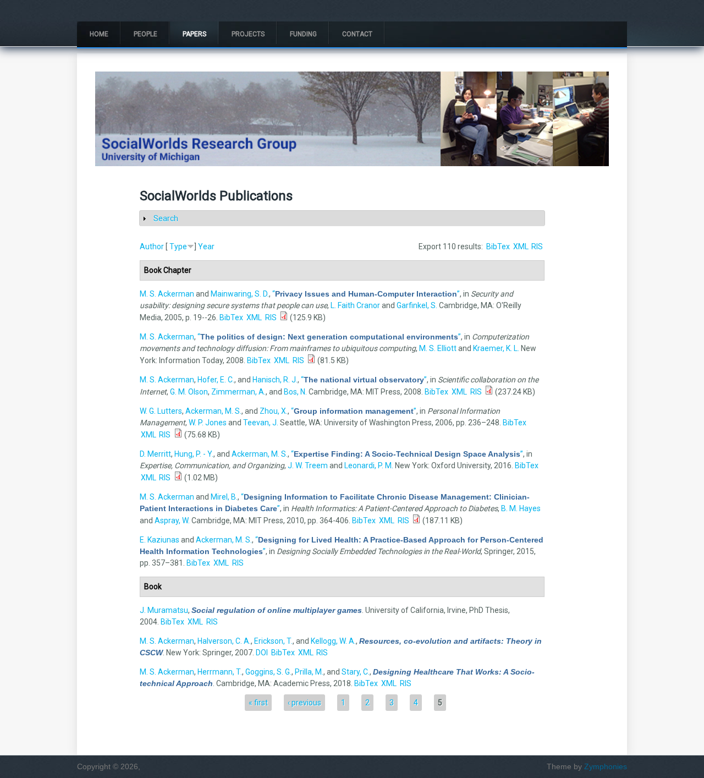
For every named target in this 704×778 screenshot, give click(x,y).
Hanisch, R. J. (275, 379)
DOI (262, 652)
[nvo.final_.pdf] (489, 391)
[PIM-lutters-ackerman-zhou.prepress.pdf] (178, 434)
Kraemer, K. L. (496, 348)
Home (99, 34)
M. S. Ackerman (167, 293)
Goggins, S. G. (268, 671)
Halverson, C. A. (224, 641)
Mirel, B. (224, 496)
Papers (194, 34)
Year (206, 246)
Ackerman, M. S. (213, 411)
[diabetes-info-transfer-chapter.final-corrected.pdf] (416, 520)
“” (366, 293)
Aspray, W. (172, 520)
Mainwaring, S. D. (240, 293)
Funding (303, 34)
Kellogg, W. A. (333, 641)
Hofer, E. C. (215, 379)
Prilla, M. (309, 671)
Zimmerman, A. (238, 391)
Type (178, 246)
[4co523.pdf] (178, 477)
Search (165, 218)
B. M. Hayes (521, 508)
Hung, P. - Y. (193, 454)
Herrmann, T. (219, 671)
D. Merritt (155, 454)
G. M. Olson (189, 391)
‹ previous (304, 702)
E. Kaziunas (159, 539)
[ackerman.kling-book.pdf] (311, 360)
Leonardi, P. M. (368, 465)
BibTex (498, 246)
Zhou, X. (274, 411)
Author (152, 246)
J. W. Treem (308, 465)
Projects (248, 34)
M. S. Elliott (438, 348)
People (145, 34)
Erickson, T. (273, 641)
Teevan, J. (260, 422)
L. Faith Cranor (355, 305)
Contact (357, 34)
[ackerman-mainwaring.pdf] (283, 317)
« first (258, 702)
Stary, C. (356, 671)
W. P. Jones (208, 422)
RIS (537, 246)
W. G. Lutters (161, 411)
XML (521, 246)
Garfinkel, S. (417, 305)
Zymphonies (605, 766)
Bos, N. (295, 391)
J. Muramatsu (164, 610)
